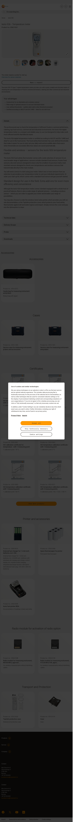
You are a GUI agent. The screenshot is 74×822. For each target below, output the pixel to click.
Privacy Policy (16, 415)
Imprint (24, 415)
